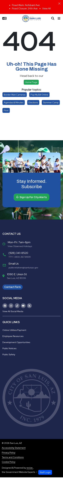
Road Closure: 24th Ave (25, 8)
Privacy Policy (8, 452)
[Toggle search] (53, 18)
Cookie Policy (8, 461)
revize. (29, 467)
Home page (31, 82)
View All (46, 8)
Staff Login (45, 472)
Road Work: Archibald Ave (26, 5)
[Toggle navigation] (59, 18)
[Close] (59, 3)
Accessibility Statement (14, 447)
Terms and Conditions (13, 457)
